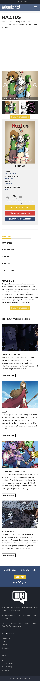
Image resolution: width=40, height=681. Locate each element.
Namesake (8, 531)
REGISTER (20, 577)
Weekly (7, 189)
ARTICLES (6, 264)
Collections (5, 641)
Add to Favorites (21, 213)
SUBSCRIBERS (8, 250)
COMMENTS (7, 257)
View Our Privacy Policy (26, 623)
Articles (4, 645)
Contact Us (5, 670)
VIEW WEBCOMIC (8, 375)
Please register (11, 201)
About (4, 660)
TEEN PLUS (9, 178)
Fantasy (8, 173)
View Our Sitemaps (9, 623)
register (24, 2)
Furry (14, 173)
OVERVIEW (6, 236)
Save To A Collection (20, 219)
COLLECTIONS (8, 270)
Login (16, 2)
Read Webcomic (21, 207)
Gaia (4, 412)
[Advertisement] (20, 50)
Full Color (8, 184)
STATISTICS (7, 243)
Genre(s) (8, 171)
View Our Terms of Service (12, 626)
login (20, 201)
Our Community (7, 667)
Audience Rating (12, 176)
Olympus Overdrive (13, 471)
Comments (5, 648)
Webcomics (6, 638)
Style (7, 182)
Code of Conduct (8, 663)
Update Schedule (12, 187)
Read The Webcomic (20, 117)
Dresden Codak (11, 355)
